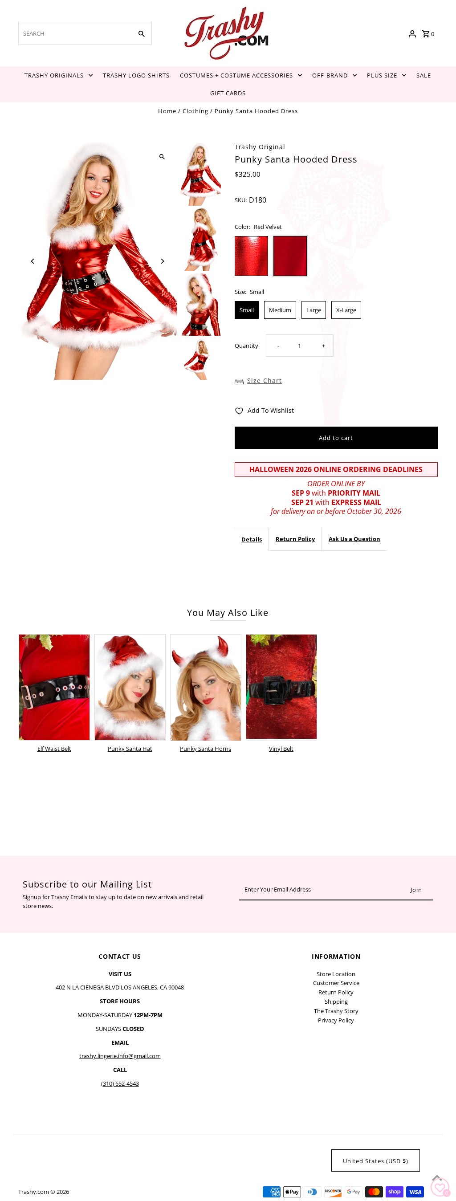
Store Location (336, 974)
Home (167, 111)
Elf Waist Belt (54, 749)
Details (251, 539)
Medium (280, 310)
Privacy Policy (336, 1020)
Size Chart (264, 380)
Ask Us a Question (354, 539)
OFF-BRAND (330, 75)
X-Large (346, 310)
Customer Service (336, 983)
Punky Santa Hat (130, 749)
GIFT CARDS (228, 93)
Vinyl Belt (281, 749)
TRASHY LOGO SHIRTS (136, 75)
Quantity (246, 346)
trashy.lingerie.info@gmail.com (120, 1056)
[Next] (162, 261)
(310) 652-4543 (120, 1083)
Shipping (336, 1001)
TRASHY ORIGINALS (54, 75)
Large (313, 310)
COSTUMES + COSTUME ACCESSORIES (236, 75)
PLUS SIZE (382, 75)
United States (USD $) (375, 1161)
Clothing (195, 111)
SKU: (241, 200)
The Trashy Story (336, 1011)
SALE (423, 75)
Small (247, 310)
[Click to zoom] (162, 157)
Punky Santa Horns (205, 749)
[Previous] (33, 261)
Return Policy (295, 539)
